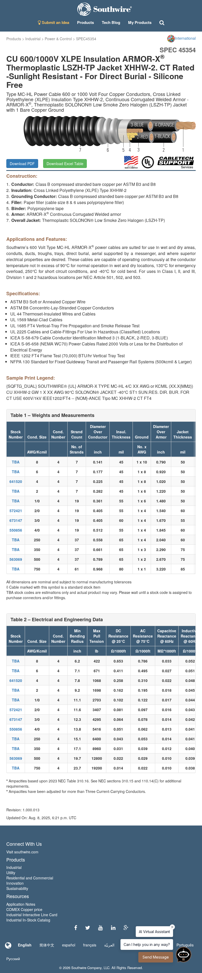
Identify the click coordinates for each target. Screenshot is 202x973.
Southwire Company (86, 967)
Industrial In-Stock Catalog (28, 920)
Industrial (33, 38)
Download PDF (22, 163)
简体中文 (46, 944)
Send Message (156, 957)
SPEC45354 (86, 38)
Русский (13, 958)
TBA (15, 462)
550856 (15, 530)
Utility (10, 872)
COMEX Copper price (24, 909)
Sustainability (17, 888)
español (68, 944)
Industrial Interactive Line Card (31, 914)
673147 (15, 520)
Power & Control (58, 38)
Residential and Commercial (29, 877)
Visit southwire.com (22, 851)
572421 (15, 510)
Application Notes (20, 904)
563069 (15, 559)
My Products (140, 22)
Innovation (15, 883)
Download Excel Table (65, 163)
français (89, 944)
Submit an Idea (55, 22)
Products (13, 38)
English (25, 944)
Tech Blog (111, 22)
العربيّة (109, 944)
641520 (15, 481)
